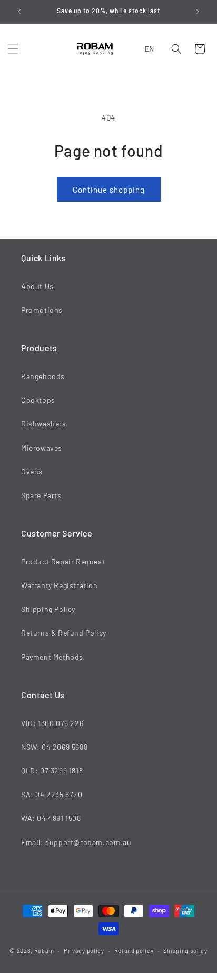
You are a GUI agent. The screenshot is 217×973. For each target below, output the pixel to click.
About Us (37, 286)
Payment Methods (52, 656)
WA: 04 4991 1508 (51, 817)
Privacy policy (84, 950)
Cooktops (38, 399)
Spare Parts (41, 495)
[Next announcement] (197, 11)
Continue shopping (109, 189)
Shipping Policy (48, 608)
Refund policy (134, 950)
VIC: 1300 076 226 (52, 723)
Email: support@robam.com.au (76, 842)
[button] (13, 49)
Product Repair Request (63, 561)
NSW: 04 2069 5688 (54, 746)
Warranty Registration (59, 585)
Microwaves (41, 447)
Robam (44, 950)
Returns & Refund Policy (63, 632)
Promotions (42, 309)
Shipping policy (185, 950)
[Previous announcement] (19, 11)
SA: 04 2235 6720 (52, 794)
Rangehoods (43, 376)
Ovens (32, 471)
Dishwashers (43, 423)
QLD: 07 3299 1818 (52, 770)
